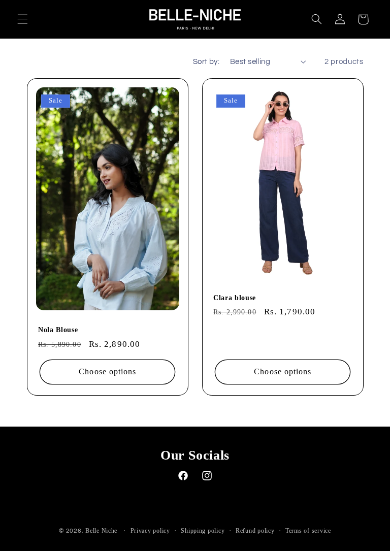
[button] (22, 19)
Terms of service (308, 531)
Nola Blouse (58, 330)
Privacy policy (150, 531)
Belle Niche (101, 531)
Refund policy (255, 531)
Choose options (107, 372)
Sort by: (206, 62)
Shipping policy (202, 531)
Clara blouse (234, 298)
